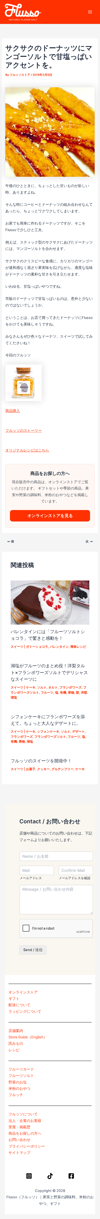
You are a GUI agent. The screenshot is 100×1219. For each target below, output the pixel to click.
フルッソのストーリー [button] (23, 430)
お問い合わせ (19, 1140)
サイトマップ (19, 1152)
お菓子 (30, 769)
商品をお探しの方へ (24, 1133)
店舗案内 (15, 1031)
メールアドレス (31, 878)
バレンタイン (59, 647)
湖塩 (14, 697)
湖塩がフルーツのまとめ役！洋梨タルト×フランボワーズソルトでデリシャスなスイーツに (49, 672)
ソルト (42, 687)
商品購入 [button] (12, 411)
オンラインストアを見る (50, 515)
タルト (53, 687)
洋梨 (84, 692)
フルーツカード (21, 1069)
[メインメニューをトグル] (90, 12)
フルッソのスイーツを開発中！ (41, 760)
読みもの (15, 1043)
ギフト (13, 998)
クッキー (43, 769)
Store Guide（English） (27, 1037)
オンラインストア (23, 992)
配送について (19, 1005)
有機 (63, 692)
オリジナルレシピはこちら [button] (27, 450)
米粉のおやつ (19, 1088)
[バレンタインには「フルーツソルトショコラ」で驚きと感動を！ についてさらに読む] (50, 602)
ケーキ (30, 687)
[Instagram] (29, 1176)
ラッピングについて (24, 1011)
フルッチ (15, 1095)
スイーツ (17, 647)
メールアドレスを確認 (74, 878)
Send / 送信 (32, 950)
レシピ (13, 1050)
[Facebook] (71, 1176)
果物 (71, 692)
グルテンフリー (62, 769)
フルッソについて (23, 1114)
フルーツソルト (21, 1075)
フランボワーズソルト (50, 736)
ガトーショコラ (37, 647)
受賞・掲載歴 (19, 1127)
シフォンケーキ (48, 731)
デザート (78, 731)
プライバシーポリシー (26, 1146)
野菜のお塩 (17, 1082)
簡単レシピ (78, 647)
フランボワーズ (70, 687)
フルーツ (47, 692)
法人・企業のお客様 (24, 1121)
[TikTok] (50, 1176)
